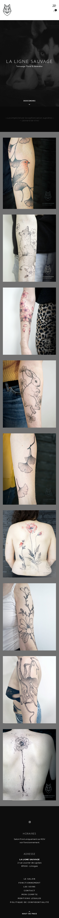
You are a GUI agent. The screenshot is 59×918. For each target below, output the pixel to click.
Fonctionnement (29, 882)
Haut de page (29, 914)
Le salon (29, 879)
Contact (29, 890)
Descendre (29, 101)
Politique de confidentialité (29, 902)
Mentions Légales (29, 898)
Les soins (29, 886)
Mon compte (29, 894)
